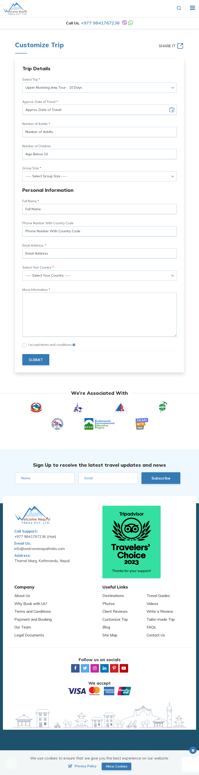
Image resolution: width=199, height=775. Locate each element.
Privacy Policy (86, 766)
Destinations (113, 595)
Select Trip (30, 79)
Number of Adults (35, 124)
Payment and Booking (33, 619)
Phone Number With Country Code (48, 223)
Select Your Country (36, 267)
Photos (108, 603)
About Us (22, 595)
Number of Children (36, 146)
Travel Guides (158, 595)
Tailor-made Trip (161, 619)
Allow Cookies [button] (116, 766)
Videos (152, 603)
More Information (35, 290)
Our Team (22, 627)
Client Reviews (115, 611)
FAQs (151, 627)
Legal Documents (29, 635)
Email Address (33, 245)
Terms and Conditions (32, 611)
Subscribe (160, 478)
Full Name (29, 201)
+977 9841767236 (100, 23)
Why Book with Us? (30, 603)
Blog (106, 627)
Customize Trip (115, 619)
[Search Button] (179, 8)
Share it (167, 46)
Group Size (30, 168)
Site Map (109, 635)
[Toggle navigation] (190, 8)
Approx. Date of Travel (39, 102)
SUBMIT (36, 359)
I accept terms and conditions (50, 345)
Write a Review (160, 611)
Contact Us (156, 635)
